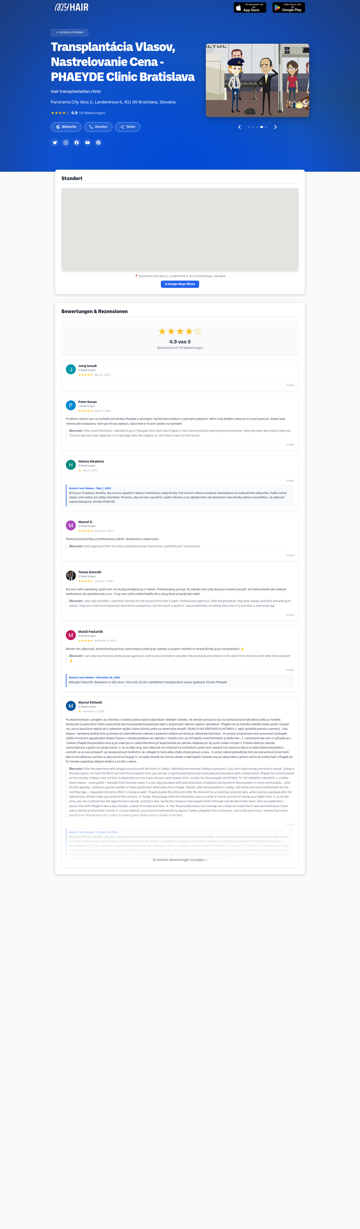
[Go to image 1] (249, 127)
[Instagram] (66, 142)
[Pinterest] (98, 142)
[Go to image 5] (266, 127)
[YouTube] (87, 142)
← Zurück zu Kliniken (69, 32)
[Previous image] (239, 127)
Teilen (130, 126)
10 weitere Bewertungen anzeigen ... (180, 860)
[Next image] (275, 127)
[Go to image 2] (253, 127)
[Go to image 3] (257, 127)
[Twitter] (55, 142)
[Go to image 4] (261, 127)
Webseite (69, 126)
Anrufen (101, 126)
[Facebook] (76, 142)
